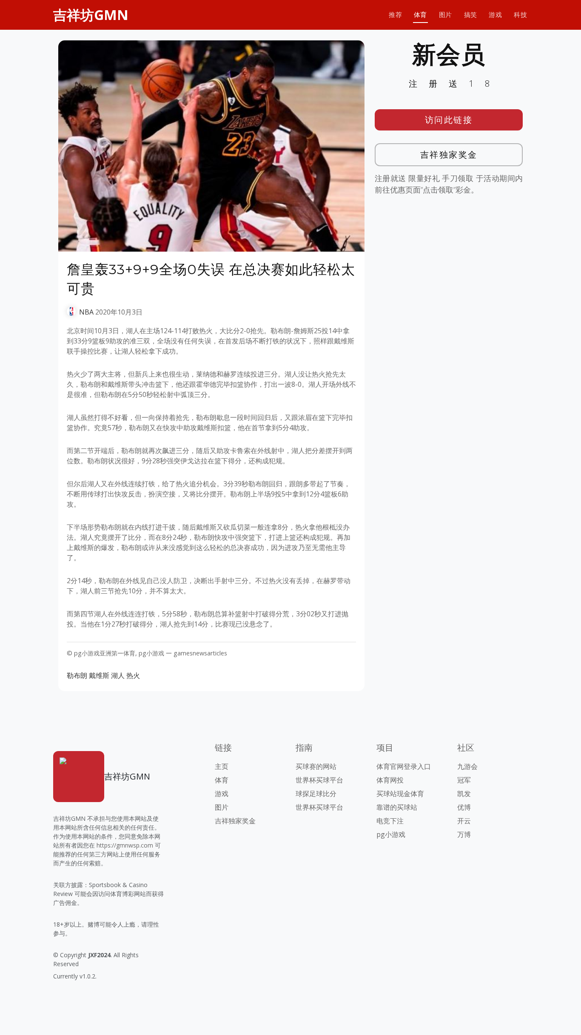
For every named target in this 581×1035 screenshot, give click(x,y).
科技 (520, 15)
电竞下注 (390, 820)
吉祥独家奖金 (449, 154)
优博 (464, 807)
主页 (221, 766)
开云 (464, 820)
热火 (133, 675)
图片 (445, 15)
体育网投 (390, 780)
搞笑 (470, 15)
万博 (464, 834)
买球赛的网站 (316, 766)
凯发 (464, 793)
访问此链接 (449, 119)
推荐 (395, 15)
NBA (86, 312)
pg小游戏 (390, 834)
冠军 (464, 780)
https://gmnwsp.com (125, 845)
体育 (420, 15)
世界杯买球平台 (319, 780)
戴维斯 (99, 675)
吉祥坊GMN (90, 15)
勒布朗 (77, 675)
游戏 (495, 15)
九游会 (467, 766)
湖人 (118, 675)
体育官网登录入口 (403, 766)
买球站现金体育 (400, 793)
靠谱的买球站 (396, 807)
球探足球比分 (316, 793)
